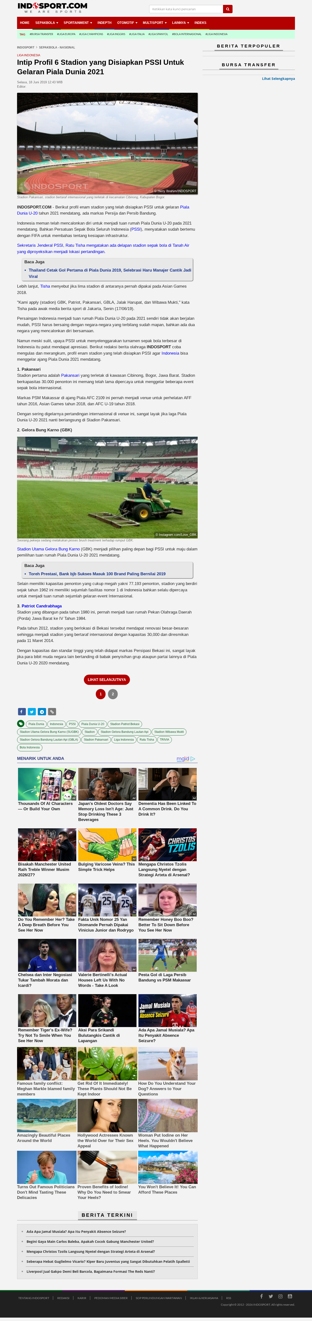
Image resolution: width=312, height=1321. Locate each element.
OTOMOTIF (125, 23)
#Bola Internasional (187, 34)
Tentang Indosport (33, 1298)
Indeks (200, 23)
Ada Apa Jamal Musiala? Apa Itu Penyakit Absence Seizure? (76, 1231)
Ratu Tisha (147, 739)
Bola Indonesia (30, 747)
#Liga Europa (66, 34)
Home (24, 23)
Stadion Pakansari (96, 739)
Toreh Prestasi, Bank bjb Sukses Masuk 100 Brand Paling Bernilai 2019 (97, 574)
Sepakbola (45, 23)
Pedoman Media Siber (111, 1298)
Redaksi (63, 1298)
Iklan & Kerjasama (204, 1298)
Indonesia (171, 353)
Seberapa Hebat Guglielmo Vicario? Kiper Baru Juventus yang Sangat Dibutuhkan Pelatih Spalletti (108, 1261)
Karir (82, 1298)
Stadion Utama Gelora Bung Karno (48, 549)
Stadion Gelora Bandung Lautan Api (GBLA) (49, 739)
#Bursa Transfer (41, 34)
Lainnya (179, 23)
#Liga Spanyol (158, 34)
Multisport (153, 23)
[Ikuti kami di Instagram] (280, 1297)
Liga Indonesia (124, 739)
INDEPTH (104, 23)
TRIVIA (164, 739)
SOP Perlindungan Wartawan (159, 1298)
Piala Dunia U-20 (92, 724)
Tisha (45, 286)
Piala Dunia (36, 724)
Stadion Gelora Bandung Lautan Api (124, 732)
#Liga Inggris (116, 34)
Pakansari (71, 375)
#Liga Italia (137, 34)
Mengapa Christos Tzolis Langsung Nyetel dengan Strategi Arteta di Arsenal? (91, 1251)
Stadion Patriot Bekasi (124, 724)
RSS (228, 1298)
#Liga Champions (91, 34)
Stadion (90, 732)
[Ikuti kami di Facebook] (261, 1297)
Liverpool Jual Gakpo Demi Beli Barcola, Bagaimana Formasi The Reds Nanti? (91, 1271)
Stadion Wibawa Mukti (169, 732)
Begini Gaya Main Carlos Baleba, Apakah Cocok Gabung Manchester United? (90, 1241)
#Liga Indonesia (216, 34)
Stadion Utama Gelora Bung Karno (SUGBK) (49, 732)
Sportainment (76, 23)
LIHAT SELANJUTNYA (107, 680)
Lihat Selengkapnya (278, 78)
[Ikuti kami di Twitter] (271, 1297)
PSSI (136, 229)
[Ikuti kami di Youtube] (290, 1297)
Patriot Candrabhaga (42, 606)
